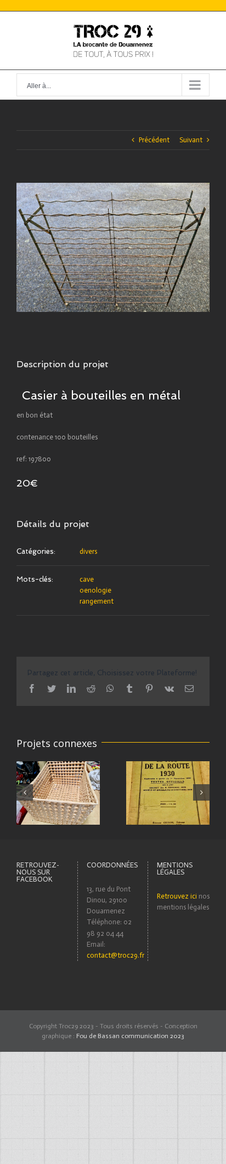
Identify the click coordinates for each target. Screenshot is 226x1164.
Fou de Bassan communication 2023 (130, 1036)
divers (88, 551)
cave (87, 579)
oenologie (95, 590)
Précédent (154, 140)
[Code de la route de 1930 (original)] (168, 792)
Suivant (190, 140)
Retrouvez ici (177, 896)
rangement (97, 601)
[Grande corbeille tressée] (58, 792)
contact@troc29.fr (115, 955)
